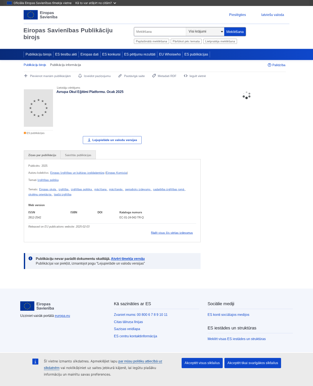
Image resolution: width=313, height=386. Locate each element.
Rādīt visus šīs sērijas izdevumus (172, 232)
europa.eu (62, 316)
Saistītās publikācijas (78, 155)
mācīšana (100, 189)
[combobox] (160, 31)
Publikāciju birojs (39, 54)
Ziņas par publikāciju (42, 155)
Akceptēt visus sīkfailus (202, 363)
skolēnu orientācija (40, 194)
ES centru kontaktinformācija (135, 336)
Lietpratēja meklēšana (220, 41)
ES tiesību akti (66, 54)
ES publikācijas (196, 54)
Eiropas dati (89, 54)
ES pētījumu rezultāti (139, 54)
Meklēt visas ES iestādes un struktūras (237, 339)
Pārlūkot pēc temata (186, 41)
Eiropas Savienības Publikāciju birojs (68, 33)
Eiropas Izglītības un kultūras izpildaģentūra (77, 172)
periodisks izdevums (138, 189)
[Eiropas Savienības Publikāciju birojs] (40, 15)
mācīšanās (116, 189)
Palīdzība (278, 65)
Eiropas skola (48, 189)
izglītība (64, 189)
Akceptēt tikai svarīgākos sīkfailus (252, 363)
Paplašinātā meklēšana (151, 41)
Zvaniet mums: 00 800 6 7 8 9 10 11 (141, 314)
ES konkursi (111, 54)
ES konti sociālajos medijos (228, 314)
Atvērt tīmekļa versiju (128, 259)
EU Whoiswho (170, 54)
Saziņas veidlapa (127, 329)
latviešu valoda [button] (272, 15)
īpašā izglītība (62, 194)
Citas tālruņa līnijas (128, 322)
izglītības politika (82, 189)
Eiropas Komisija (116, 172)
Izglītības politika (48, 180)
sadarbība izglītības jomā (169, 189)
